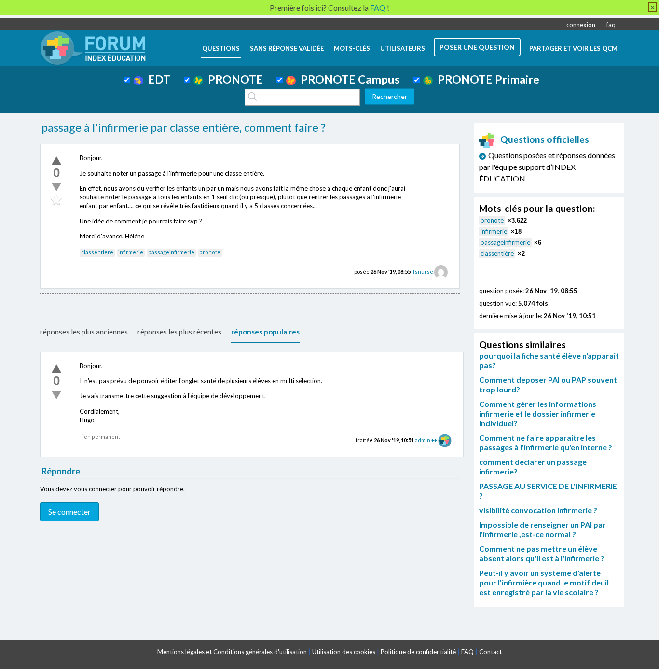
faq (611, 24)
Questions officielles (544, 139)
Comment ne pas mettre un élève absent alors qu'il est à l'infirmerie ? (541, 553)
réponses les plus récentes (179, 331)
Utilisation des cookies (343, 651)
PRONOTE (233, 79)
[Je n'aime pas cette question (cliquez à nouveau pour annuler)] (56, 187)
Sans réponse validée (287, 48)
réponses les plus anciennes (84, 331)
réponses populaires (265, 331)
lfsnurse (422, 271)
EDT (156, 79)
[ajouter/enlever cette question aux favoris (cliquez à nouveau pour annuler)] (56, 200)
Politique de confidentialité (418, 651)
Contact (490, 651)
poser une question (477, 47)
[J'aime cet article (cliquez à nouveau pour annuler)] (56, 160)
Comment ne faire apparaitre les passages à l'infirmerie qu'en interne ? (545, 442)
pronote (209, 252)
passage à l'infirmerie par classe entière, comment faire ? (183, 127)
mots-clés (352, 48)
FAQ (467, 651)
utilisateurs (402, 48)
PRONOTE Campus (348, 79)
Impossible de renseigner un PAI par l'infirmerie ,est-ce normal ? (542, 529)
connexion (580, 24)
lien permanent (100, 436)
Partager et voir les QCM (573, 48)
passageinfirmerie (171, 252)
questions (221, 48)
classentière (97, 252)
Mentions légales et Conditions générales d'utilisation (232, 651)
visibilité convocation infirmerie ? (538, 510)
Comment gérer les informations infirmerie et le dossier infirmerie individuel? (537, 413)
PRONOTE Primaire (486, 79)
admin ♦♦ (426, 440)
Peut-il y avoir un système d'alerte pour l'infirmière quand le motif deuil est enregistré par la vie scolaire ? (544, 582)
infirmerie (130, 252)
